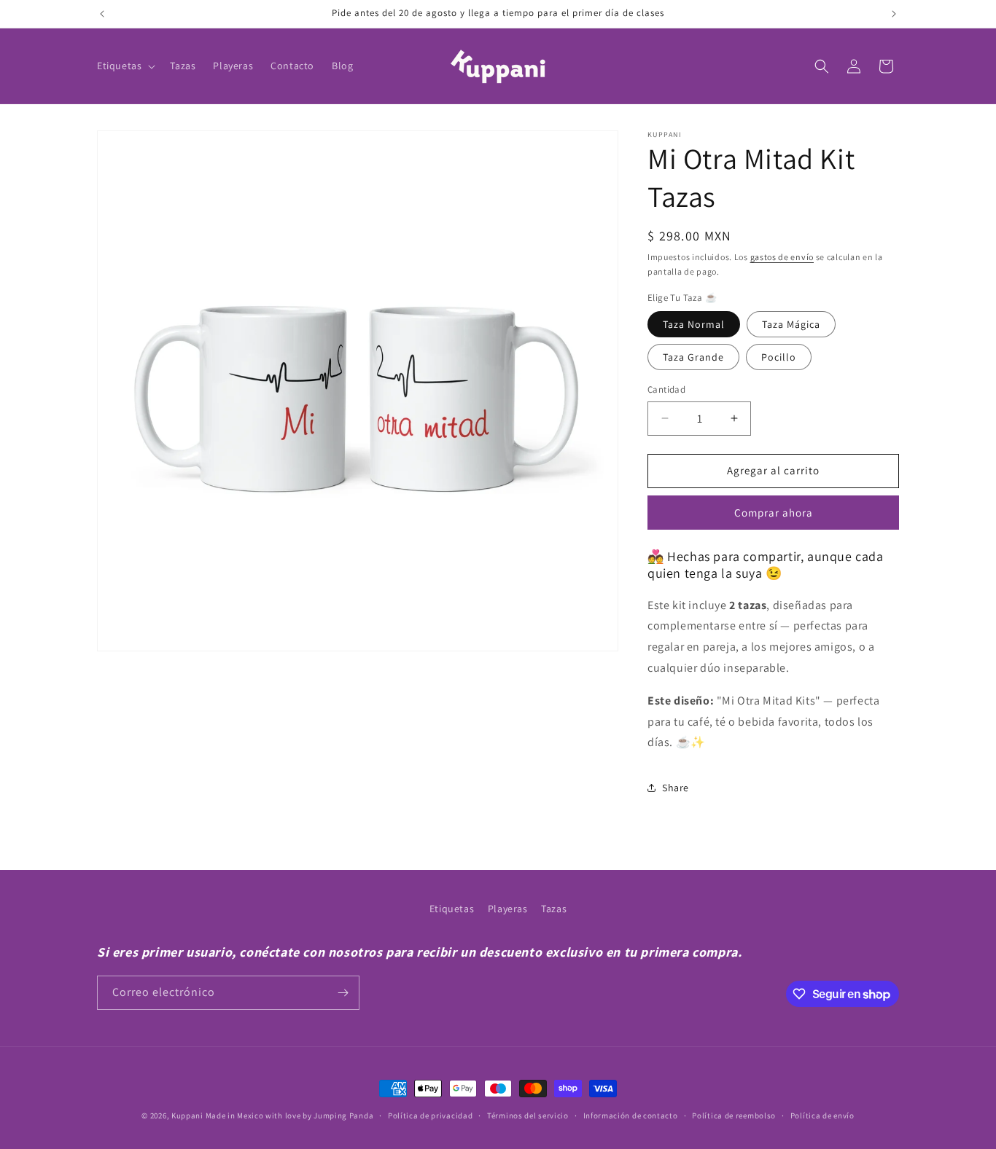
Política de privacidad (430, 1115)
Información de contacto (630, 1115)
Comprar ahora (773, 512)
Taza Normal (694, 324)
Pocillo (778, 357)
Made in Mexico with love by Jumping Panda (290, 1115)
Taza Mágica (791, 324)
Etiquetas (451, 908)
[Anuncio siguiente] (894, 14)
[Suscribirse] (343, 993)
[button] (124, 65)
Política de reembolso (734, 1115)
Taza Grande (693, 357)
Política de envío (822, 1115)
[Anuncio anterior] (102, 14)
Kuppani (187, 1115)
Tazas (554, 908)
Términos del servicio (528, 1115)
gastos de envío (782, 256)
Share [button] (675, 787)
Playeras (508, 908)
